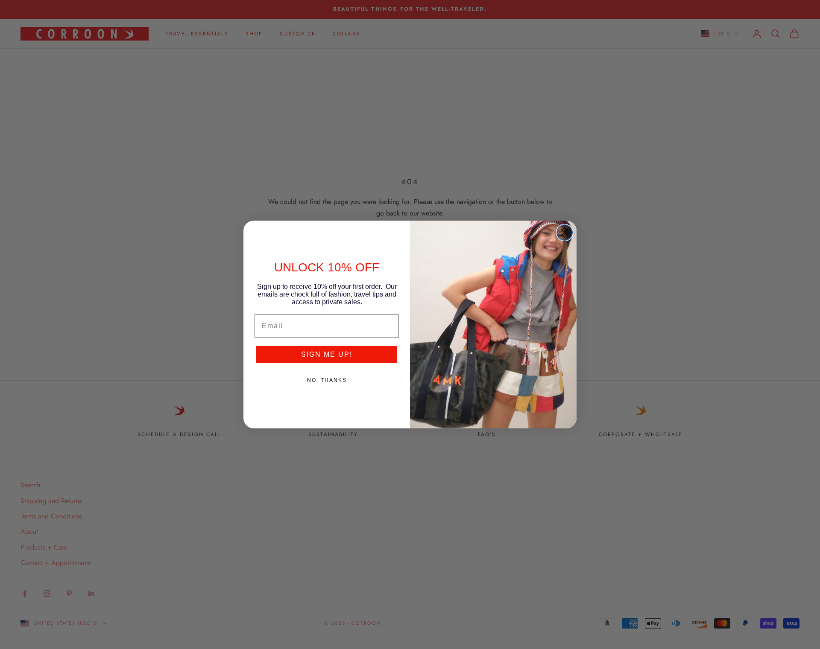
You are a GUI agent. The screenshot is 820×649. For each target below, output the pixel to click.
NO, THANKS (327, 380)
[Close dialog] (564, 232)
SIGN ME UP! (326, 354)
